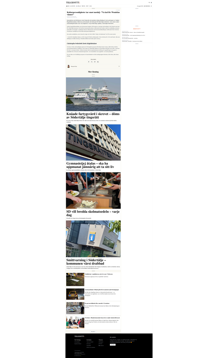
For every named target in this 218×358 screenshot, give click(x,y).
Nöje (91, 6)
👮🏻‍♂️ (78, 6)
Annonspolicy (77, 350)
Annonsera (89, 343)
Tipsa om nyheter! (90, 341)
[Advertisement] (137, 17)
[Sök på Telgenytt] (149, 2)
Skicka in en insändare (91, 347)
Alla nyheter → (93, 331)
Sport (87, 6)
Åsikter (83, 6)
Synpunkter (89, 345)
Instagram (101, 341)
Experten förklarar (77, 343)
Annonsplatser (77, 341)
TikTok (100, 343)
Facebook (102, 345)
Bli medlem (113, 344)
